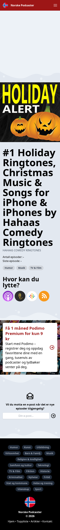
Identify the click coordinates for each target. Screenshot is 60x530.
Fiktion (30, 471)
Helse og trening (42, 483)
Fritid (47, 477)
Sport (38, 489)
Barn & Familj (32, 453)
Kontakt (47, 521)
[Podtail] (20, 296)
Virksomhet (12, 453)
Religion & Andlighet (29, 459)
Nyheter (33, 477)
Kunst (27, 447)
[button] (55, 5)
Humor (9, 267)
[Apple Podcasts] (8, 296)
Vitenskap (23, 489)
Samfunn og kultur (21, 465)
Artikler (35, 521)
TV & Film (36, 267)
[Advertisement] (30, 40)
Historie (45, 471)
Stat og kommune (16, 483)
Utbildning (43, 447)
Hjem (11, 521)
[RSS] (44, 296)
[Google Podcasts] (32, 296)
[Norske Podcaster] (30, 502)
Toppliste (22, 521)
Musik (21, 267)
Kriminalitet (15, 477)
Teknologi (43, 465)
